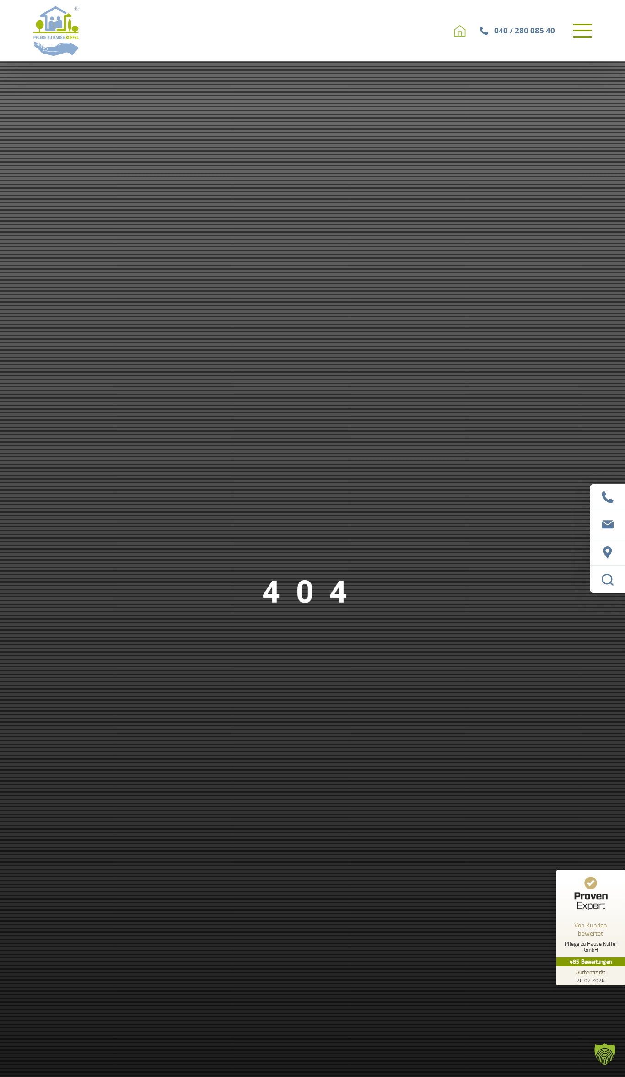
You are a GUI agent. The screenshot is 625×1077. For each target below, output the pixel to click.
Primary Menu (584, 31)
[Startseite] (460, 31)
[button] (605, 1054)
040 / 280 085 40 (524, 30)
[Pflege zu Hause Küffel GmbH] (56, 31)
